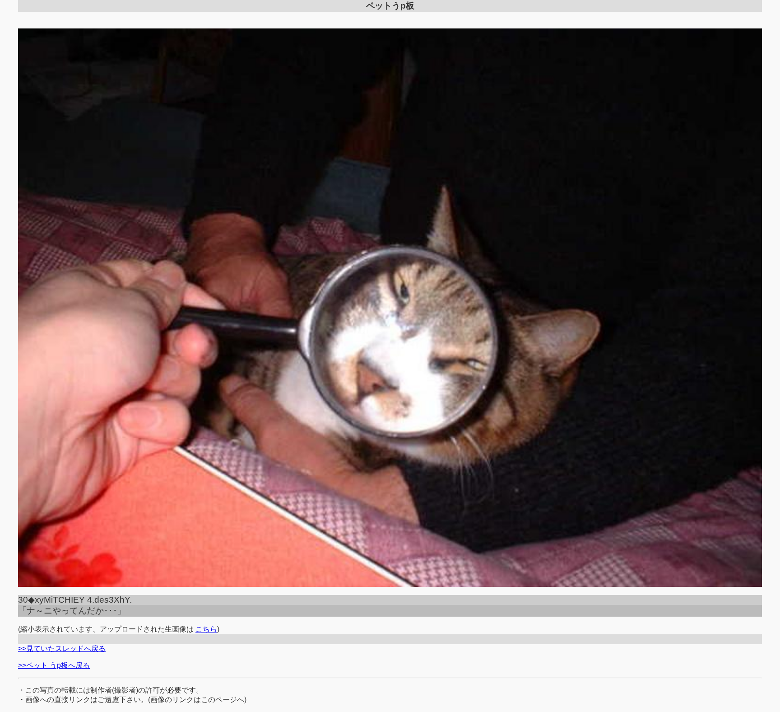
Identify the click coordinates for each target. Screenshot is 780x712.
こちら (206, 629)
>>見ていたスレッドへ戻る (62, 648)
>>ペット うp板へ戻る (54, 665)
